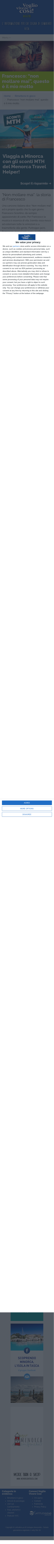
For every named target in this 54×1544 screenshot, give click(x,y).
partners (16, 246)
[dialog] (27, 772)
